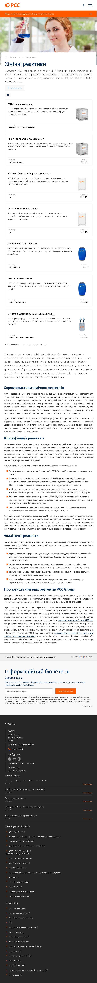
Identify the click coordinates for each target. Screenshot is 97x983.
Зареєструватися (65, 691)
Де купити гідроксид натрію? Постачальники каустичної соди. (18, 852)
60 (46, 345)
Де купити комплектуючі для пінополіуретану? (27, 846)
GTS (10, 922)
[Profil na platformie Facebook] (10, 759)
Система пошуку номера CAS (20, 956)
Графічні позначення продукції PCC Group (25, 946)
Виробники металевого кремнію (21, 891)
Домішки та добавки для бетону (21, 841)
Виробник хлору (15, 886)
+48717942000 (17, 749)
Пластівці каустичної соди (19, 882)
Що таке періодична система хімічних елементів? (28, 970)
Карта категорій (15, 951)
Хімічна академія (15, 975)
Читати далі (86, 706)
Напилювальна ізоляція (18, 867)
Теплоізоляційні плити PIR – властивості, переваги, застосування (35, 872)
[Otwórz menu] (90, 5)
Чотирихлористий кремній (19, 896)
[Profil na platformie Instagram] (19, 759)
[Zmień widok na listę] (8, 95)
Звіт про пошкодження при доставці (23, 927)
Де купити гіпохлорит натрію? (20, 858)
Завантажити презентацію (19, 937)
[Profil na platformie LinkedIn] (14, 759)
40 (43, 345)
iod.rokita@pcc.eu (20, 770)
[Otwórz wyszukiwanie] (84, 5)
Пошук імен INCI (15, 960)
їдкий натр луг (14, 877)
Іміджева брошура (16, 932)
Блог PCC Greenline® (16, 965)
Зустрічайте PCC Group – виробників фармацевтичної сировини (34, 836)
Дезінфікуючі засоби (17, 831)
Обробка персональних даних (21, 918)
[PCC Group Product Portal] (12, 5)
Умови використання (17, 908)
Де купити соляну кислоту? (19, 863)
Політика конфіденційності (19, 913)
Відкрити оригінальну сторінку (44, 657)
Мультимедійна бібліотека (19, 941)
